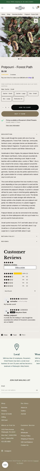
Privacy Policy (25, 436)
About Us (24, 407)
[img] (15, 299)
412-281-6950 (6, 441)
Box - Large (6, 99)
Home (3, 14)
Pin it (23, 335)
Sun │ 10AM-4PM (7, 438)
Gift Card (4, 420)
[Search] (33, 8)
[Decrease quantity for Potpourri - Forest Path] (3, 107)
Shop (8, 14)
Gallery (23, 411)
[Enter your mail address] (37, 390)
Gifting (3, 417)
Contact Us (24, 445)
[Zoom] (36, 21)
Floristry (4, 411)
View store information (12, 125)
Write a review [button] (20, 267)
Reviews (5, 241)
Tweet (15, 335)
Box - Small (33, 93)
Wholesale (24, 432)
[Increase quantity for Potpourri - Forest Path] (8, 107)
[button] (8, 273)
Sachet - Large (20, 93)
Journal (23, 414)
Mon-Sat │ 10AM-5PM (9, 435)
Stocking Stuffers (17, 14)
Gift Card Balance (27, 442)
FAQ (22, 429)
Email (3, 386)
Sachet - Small (7, 93)
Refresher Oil (18, 99)
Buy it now (20, 114)
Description (6, 134)
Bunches (4, 407)
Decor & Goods (6, 414)
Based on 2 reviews (10, 265)
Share (5, 335)
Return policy (8, 236)
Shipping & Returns (27, 439)
